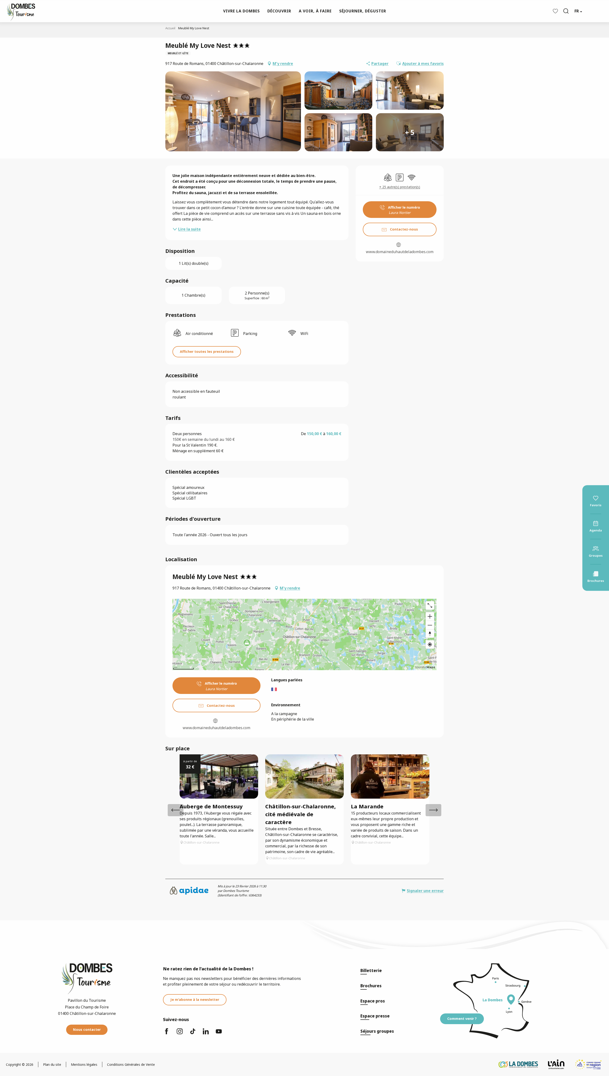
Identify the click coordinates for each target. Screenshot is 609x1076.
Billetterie (371, 970)
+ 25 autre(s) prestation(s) (399, 187)
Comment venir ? (462, 1018)
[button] (566, 11)
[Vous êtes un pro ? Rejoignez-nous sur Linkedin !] (205, 1033)
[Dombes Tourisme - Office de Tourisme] (18, 11)
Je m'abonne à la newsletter (194, 999)
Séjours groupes (377, 1031)
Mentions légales (84, 1064)
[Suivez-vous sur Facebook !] (166, 1033)
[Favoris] (556, 11)
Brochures (371, 985)
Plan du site (52, 1064)
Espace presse (375, 1016)
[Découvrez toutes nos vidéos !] (218, 1033)
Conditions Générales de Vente (131, 1064)
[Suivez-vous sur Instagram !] (179, 1033)
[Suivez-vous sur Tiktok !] (192, 1033)
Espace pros (372, 1001)
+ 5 (409, 132)
